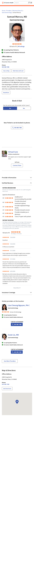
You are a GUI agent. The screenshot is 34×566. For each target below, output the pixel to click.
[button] (17, 178)
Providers (8, 10)
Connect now (17, 165)
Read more (6, 92)
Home (3, 10)
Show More (16, 288)
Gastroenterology (7, 12)
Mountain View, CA (17, 10)
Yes (24, 108)
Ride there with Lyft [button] (18, 71)
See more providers (10, 361)
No (10, 108)
